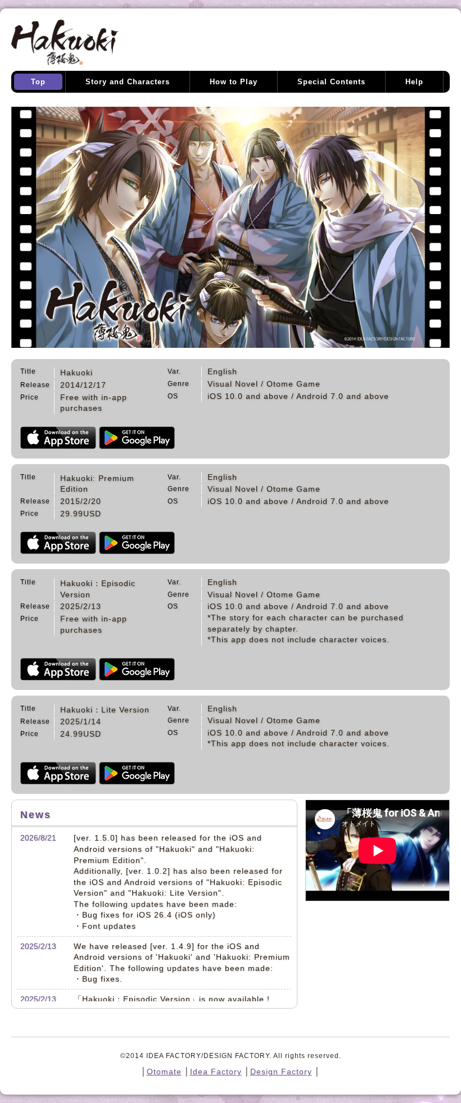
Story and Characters (127, 82)
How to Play (233, 82)
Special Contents (331, 82)
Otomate (164, 1071)
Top (38, 82)
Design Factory (281, 1071)
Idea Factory (216, 1071)
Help (414, 82)
